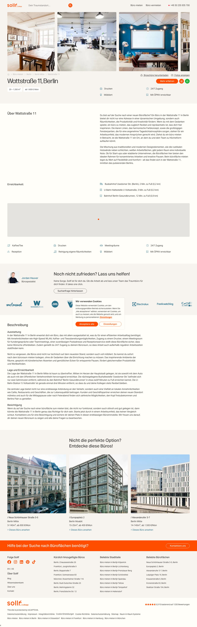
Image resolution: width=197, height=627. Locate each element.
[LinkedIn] (22, 562)
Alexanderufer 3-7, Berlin (156, 570)
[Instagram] (16, 562)
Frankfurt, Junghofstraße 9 (65, 566)
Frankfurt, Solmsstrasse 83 (65, 575)
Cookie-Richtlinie (82, 614)
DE (13, 569)
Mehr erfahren (167, 81)
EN (8, 569)
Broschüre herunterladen (155, 75)
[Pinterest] (28, 562)
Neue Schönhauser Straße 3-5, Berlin (162, 562)
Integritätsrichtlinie (47, 614)
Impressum (32, 614)
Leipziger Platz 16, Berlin (156, 575)
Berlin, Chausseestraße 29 (65, 562)
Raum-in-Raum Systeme (130, 614)
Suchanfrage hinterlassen (70, 291)
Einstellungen (106, 317)
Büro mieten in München (115, 618)
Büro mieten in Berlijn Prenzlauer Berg (116, 570)
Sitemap (114, 614)
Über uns (11, 587)
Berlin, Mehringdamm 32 (64, 587)
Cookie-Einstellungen (65, 614)
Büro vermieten (153, 5)
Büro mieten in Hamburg (93, 618)
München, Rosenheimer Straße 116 (69, 579)
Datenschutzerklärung (16, 614)
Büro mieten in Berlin (27, 618)
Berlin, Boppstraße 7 (62, 570)
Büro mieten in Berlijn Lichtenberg (114, 566)
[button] (98, 219)
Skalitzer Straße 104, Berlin (157, 587)
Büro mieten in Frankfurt (71, 618)
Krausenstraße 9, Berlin (156, 579)
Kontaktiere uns (178, 545)
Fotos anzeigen (182, 75)
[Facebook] (9, 562)
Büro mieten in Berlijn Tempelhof (113, 587)
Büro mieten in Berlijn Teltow (112, 583)
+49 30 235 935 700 (180, 5)
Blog (9, 578)
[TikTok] (34, 562)
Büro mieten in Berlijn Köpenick (113, 562)
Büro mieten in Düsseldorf (49, 618)
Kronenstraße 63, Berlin (156, 583)
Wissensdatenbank (15, 582)
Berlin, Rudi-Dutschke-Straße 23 (67, 583)
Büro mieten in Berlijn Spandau (113, 579)
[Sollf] (8, 74)
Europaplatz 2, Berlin (155, 566)
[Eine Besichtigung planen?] (181, 81)
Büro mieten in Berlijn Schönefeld (114, 575)
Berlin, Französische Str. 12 (65, 591)
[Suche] (70, 5)
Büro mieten (137, 5)
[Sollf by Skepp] (14, 5)
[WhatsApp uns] (187, 81)
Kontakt (10, 591)
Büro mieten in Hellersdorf (111, 591)
